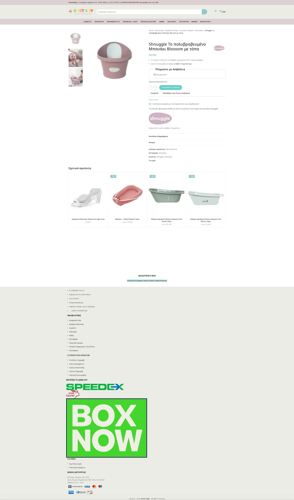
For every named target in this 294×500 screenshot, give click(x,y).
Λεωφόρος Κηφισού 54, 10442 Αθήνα (93, 2)
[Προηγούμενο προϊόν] (150, 38)
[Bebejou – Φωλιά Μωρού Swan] (127, 195)
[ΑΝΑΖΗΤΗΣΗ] (204, 11)
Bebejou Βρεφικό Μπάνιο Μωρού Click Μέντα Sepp (205, 220)
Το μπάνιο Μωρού (186, 30)
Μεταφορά (73, 339)
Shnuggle (160, 157)
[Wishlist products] (210, 11)
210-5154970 (114, 2)
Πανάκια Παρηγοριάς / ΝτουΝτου (82, 346)
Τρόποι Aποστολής (76, 368)
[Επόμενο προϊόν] (155, 38)
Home (151, 30)
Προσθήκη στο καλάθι (170, 87)
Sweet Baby (145, 498)
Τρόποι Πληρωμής (76, 371)
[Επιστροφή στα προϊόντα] (153, 38)
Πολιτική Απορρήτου (77, 467)
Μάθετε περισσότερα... (184, 64)
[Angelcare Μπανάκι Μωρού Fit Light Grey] (88, 195)
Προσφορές (73, 350)
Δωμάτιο (72, 328)
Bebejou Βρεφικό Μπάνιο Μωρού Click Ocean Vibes (166, 220)
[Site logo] (81, 12)
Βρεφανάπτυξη (171, 30)
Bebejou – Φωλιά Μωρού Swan (127, 219)
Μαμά (71, 335)
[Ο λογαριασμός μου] (225, 2)
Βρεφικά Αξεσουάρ (76, 324)
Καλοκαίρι (73, 332)
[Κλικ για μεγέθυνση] (88, 86)
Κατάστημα (159, 30)
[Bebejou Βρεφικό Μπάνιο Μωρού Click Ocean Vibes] (166, 195)
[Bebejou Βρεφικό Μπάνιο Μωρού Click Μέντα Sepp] (206, 195)
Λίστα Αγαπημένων (76, 364)
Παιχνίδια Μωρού (76, 343)
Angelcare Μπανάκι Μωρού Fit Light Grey (88, 219)
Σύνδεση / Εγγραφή (76, 360)
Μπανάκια (199, 30)
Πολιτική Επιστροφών (77, 375)
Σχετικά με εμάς (75, 464)
